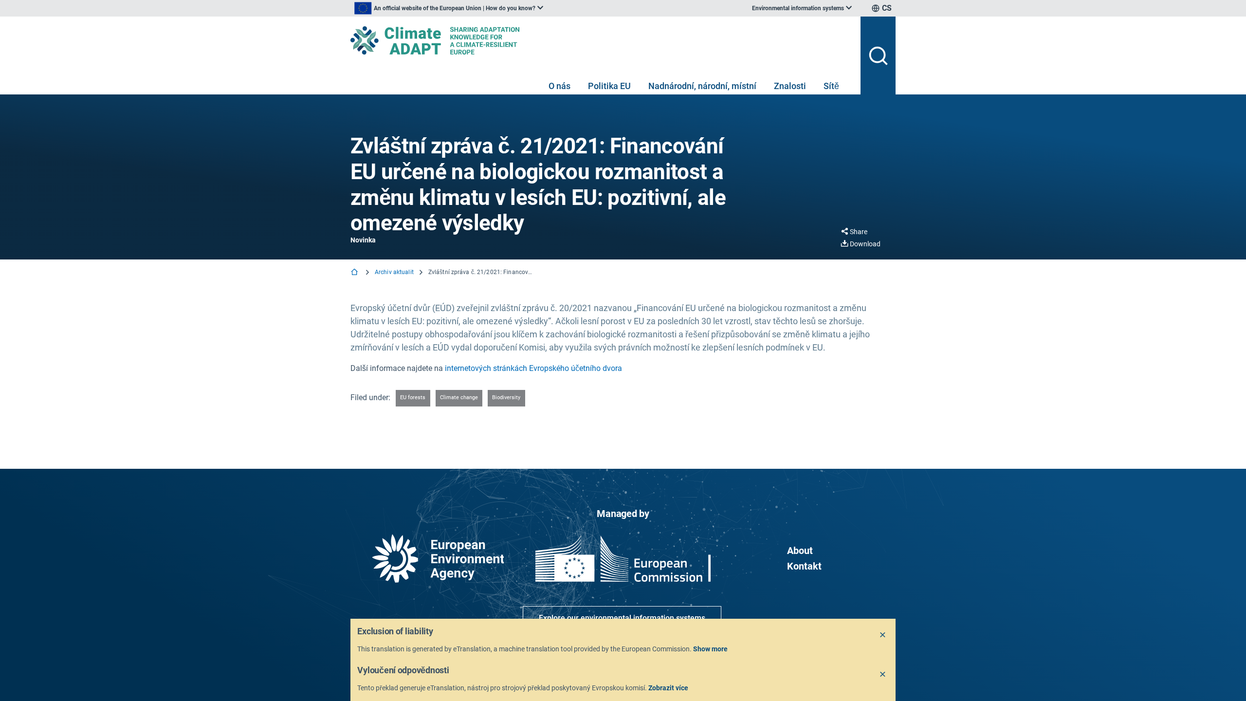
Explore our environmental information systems (622, 618)
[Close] (883, 635)
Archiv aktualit (394, 272)
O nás (559, 86)
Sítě (831, 86)
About (800, 550)
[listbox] (448, 8)
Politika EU (609, 86)
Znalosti (790, 86)
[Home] (355, 273)
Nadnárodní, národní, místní (702, 86)
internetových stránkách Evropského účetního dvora (533, 368)
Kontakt (804, 566)
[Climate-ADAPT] (601, 40)
